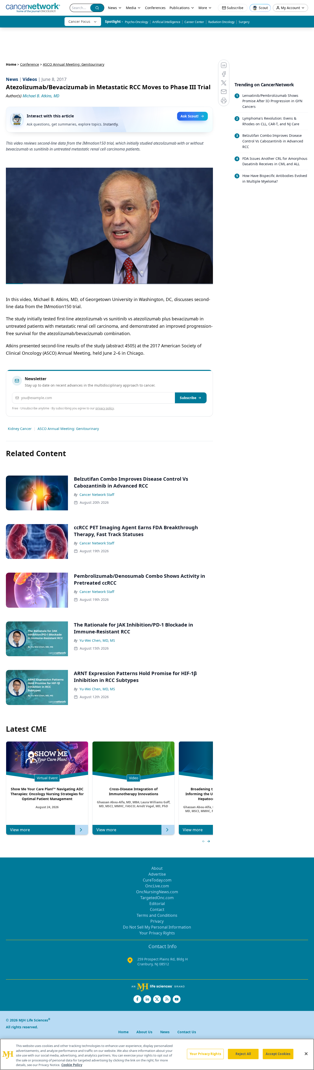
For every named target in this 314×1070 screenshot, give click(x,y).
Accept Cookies (278, 1054)
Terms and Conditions (157, 915)
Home (11, 64)
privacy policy (104, 408)
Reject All (243, 1054)
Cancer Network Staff (96, 494)
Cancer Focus (79, 21)
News (112, 7)
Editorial (157, 903)
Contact (157, 909)
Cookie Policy (71, 1065)
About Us (144, 1032)
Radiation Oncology (221, 22)
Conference (29, 64)
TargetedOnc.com (157, 897)
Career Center (194, 22)
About (157, 868)
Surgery (244, 22)
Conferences (155, 7)
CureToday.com (157, 880)
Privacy (157, 921)
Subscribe (188, 397)
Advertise (157, 874)
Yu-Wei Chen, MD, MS (97, 640)
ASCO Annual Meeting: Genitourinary (68, 428)
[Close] (306, 1053)
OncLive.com (157, 886)
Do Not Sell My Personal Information (157, 927)
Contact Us (186, 1032)
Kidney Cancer (20, 428)
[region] (157, 1054)
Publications (180, 7)
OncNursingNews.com (157, 891)
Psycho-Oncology (136, 22)
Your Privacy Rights (157, 933)
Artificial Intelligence (166, 22)
